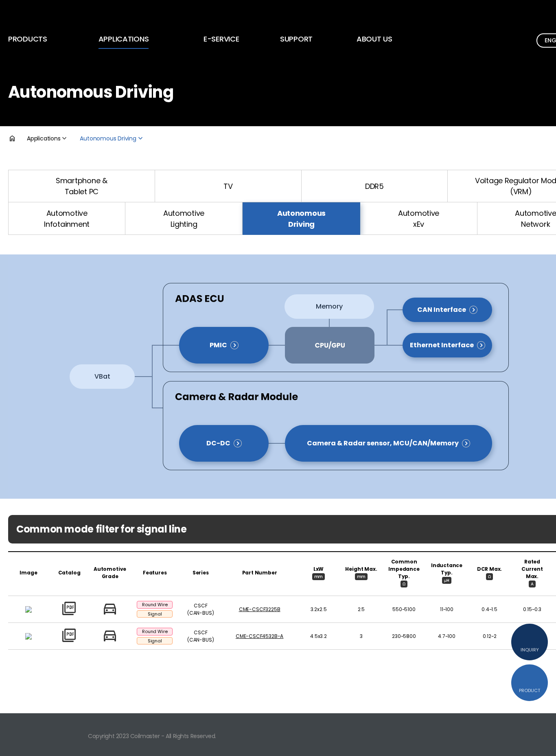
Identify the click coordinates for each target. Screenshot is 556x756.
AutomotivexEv (418, 218)
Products (27, 39)
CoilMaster (45, 16)
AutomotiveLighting (183, 218)
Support (296, 39)
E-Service (221, 39)
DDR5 (374, 186)
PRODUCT (529, 690)
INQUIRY (530, 649)
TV (227, 186)
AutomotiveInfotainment (67, 218)
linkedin (544, 734)
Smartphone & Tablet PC (81, 186)
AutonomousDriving (301, 218)
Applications (124, 39)
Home (17, 138)
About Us (374, 39)
